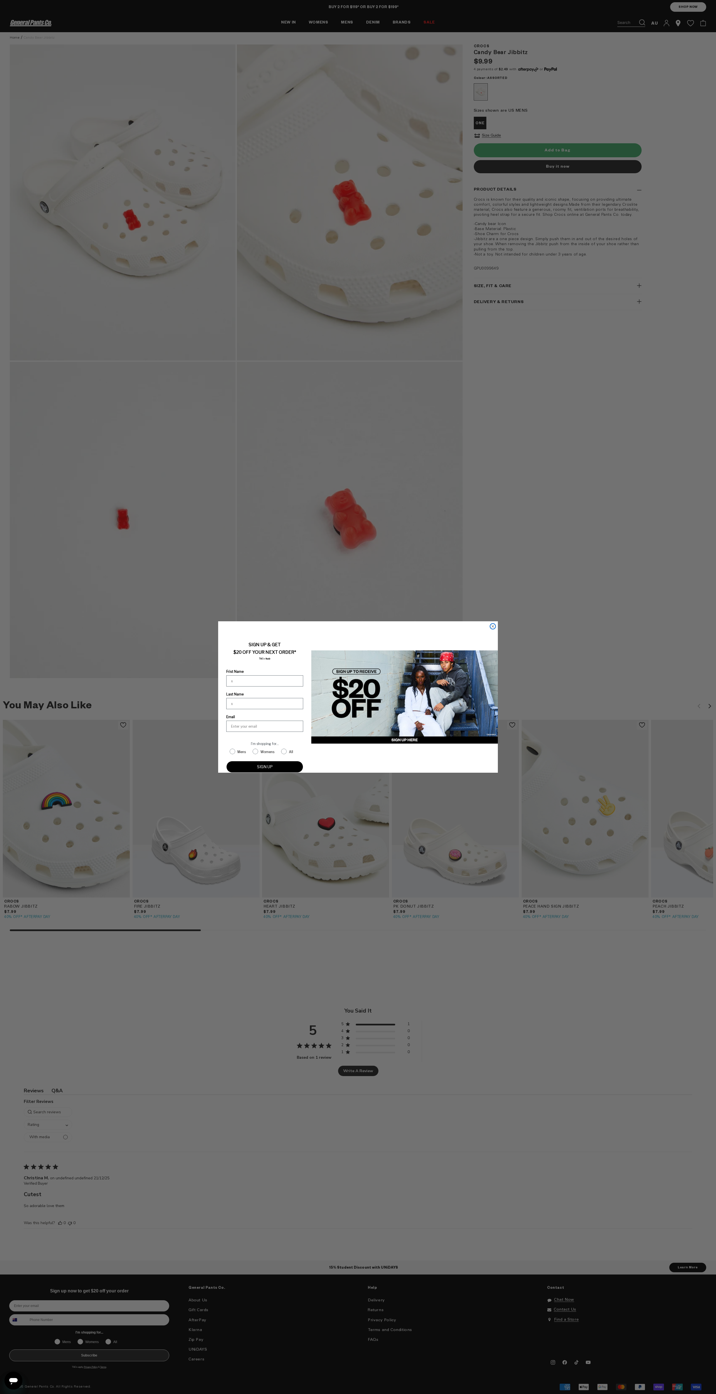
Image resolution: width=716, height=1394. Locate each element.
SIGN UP (265, 766)
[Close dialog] (493, 626)
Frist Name (235, 671)
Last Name (235, 694)
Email (230, 717)
